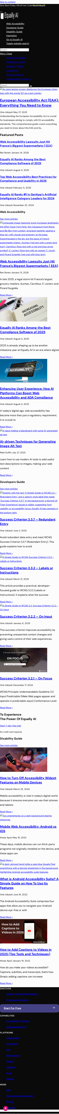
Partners (10, 1107)
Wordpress (12, 1043)
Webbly (10, 1078)
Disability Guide (15, 66)
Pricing (10, 1101)
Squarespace (13, 1055)
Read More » (6, 295)
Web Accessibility (16, 57)
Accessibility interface (18, 1021)
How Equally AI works (17, 1000)
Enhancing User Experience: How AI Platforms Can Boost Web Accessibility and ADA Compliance (27, 393)
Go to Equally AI (14, 74)
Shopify (10, 1061)
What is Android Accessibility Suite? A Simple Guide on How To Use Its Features (29, 883)
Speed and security (16, 1027)
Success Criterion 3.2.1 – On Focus (26, 678)
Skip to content (7, 1)
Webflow (10, 1067)
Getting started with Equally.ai (22, 994)
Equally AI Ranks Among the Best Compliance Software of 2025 (23, 161)
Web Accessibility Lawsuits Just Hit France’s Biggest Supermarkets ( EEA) (26, 144)
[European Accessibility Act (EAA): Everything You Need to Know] (29, 93)
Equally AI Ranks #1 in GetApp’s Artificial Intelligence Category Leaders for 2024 (28, 196)
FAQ (8, 1090)
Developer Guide (15, 62)
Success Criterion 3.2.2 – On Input (26, 616)
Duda (9, 1073)
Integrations (12, 1038)
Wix (8, 1049)
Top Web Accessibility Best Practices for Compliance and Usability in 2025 (28, 179)
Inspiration (12, 70)
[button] (17, 43)
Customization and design (19, 1095)
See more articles (9, 218)
